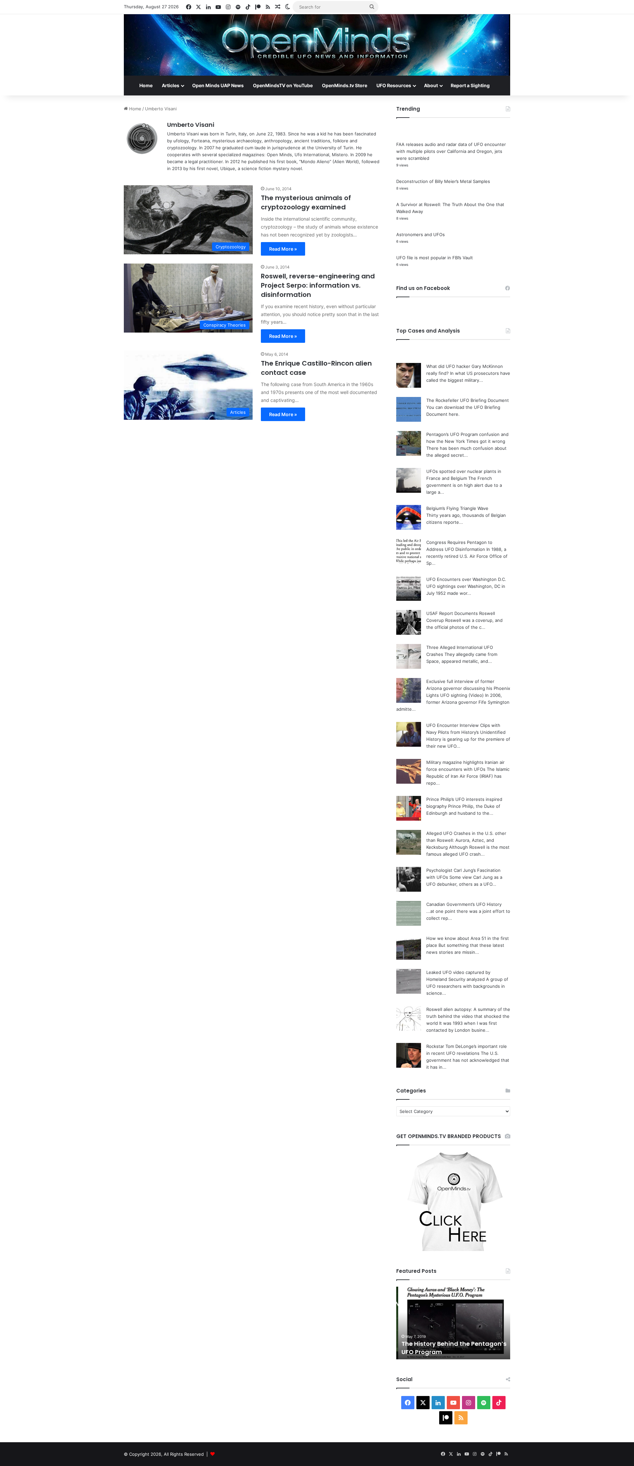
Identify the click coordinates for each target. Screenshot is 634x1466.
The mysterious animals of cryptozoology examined (306, 202)
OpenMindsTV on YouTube (283, 85)
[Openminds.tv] (317, 45)
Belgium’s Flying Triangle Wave (457, 508)
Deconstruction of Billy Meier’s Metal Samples (443, 181)
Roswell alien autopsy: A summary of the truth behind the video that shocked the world (468, 1016)
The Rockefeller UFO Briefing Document (467, 400)
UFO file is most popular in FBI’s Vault (434, 257)
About (431, 85)
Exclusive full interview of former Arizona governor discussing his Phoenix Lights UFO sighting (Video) (468, 688)
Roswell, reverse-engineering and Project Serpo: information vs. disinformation (318, 285)
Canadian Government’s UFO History (464, 904)
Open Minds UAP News (218, 85)
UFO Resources (393, 85)
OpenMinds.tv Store (344, 85)
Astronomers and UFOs (420, 234)
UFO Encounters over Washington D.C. (466, 579)
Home (146, 85)
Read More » (283, 249)
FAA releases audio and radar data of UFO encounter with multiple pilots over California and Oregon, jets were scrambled (451, 151)
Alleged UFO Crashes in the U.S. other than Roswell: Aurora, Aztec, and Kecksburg (466, 840)
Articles (170, 85)
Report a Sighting (470, 85)
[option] (453, 1323)
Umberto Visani (190, 125)
